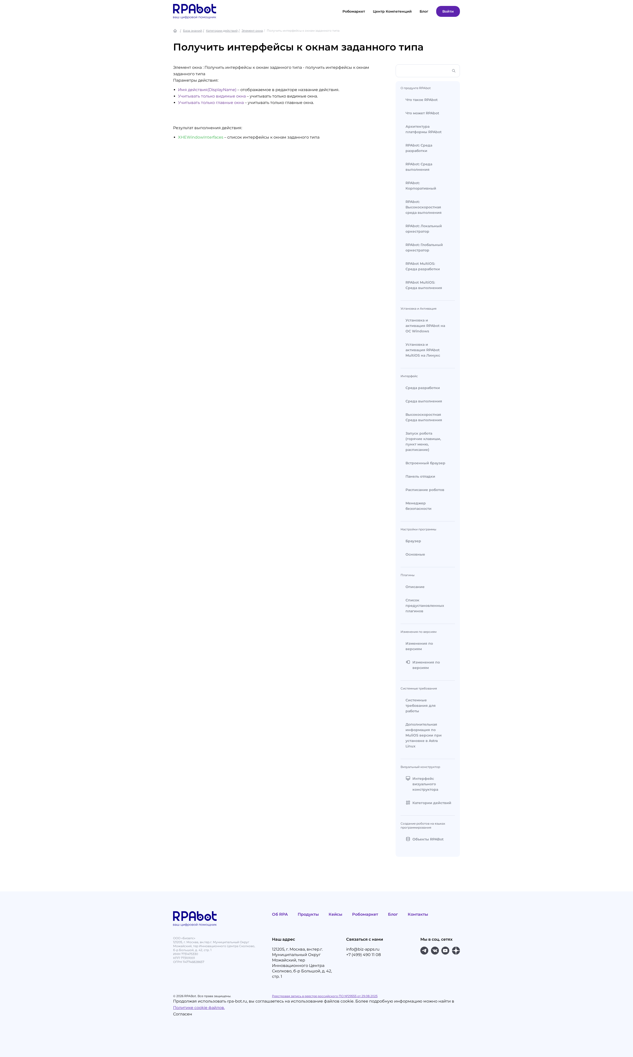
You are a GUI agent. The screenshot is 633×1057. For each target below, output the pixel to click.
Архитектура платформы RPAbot (424, 129)
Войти (448, 11)
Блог (393, 914)
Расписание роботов (425, 490)
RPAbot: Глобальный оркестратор (424, 247)
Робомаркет (353, 11)
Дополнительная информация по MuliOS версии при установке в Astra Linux (424, 735)
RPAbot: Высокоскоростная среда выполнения (424, 207)
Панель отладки (420, 476)
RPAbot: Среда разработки (419, 148)
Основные (415, 554)
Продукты (308, 914)
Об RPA (280, 914)
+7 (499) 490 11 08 (363, 954)
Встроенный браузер (425, 463)
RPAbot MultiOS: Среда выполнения (424, 285)
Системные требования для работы (421, 705)
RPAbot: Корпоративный (421, 186)
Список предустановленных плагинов (425, 605)
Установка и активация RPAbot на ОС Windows (425, 325)
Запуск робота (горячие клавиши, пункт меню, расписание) (423, 441)
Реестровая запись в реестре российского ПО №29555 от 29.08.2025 (325, 996)
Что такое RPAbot (422, 100)
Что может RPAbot (422, 113)
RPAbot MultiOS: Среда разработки (423, 266)
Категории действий (222, 30)
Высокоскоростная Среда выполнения (424, 417)
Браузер (413, 541)
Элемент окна (252, 30)
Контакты (418, 914)
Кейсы (335, 914)
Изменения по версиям (419, 646)
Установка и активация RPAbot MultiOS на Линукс (423, 350)
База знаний (192, 30)
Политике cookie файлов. (199, 1007)
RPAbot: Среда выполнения (419, 167)
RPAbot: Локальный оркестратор (424, 229)
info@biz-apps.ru (363, 949)
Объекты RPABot (428, 839)
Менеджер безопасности (418, 506)
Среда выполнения (424, 401)
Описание (415, 587)
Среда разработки (423, 388)
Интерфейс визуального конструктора (425, 784)
